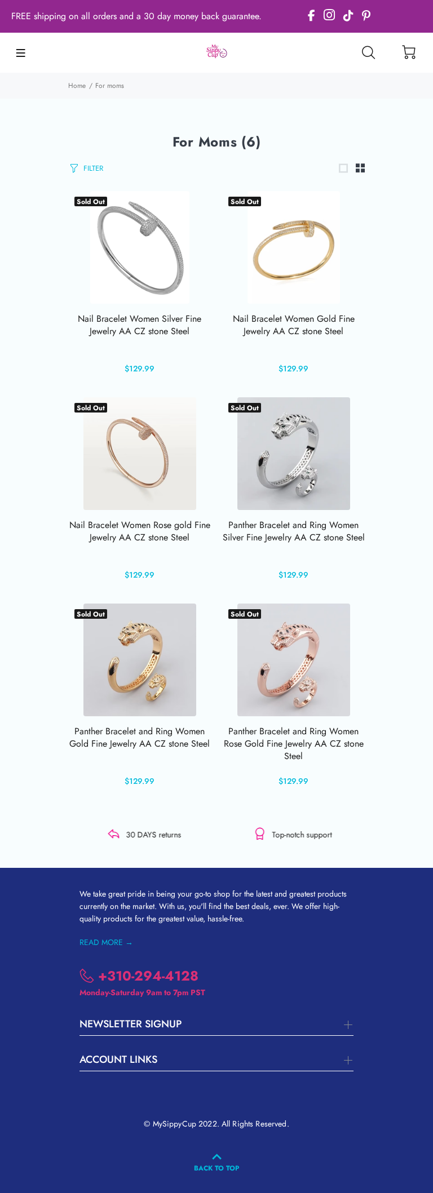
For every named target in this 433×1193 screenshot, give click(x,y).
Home (77, 86)
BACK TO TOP (216, 1168)
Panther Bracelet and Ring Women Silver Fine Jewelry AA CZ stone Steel (294, 531)
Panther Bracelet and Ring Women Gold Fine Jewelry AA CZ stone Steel (139, 737)
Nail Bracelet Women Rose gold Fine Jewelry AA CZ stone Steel (139, 531)
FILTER (93, 168)
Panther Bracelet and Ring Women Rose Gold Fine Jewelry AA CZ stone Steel (294, 743)
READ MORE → (106, 942)
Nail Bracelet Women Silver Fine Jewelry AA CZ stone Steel (139, 325)
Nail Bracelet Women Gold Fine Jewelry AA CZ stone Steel (294, 325)
